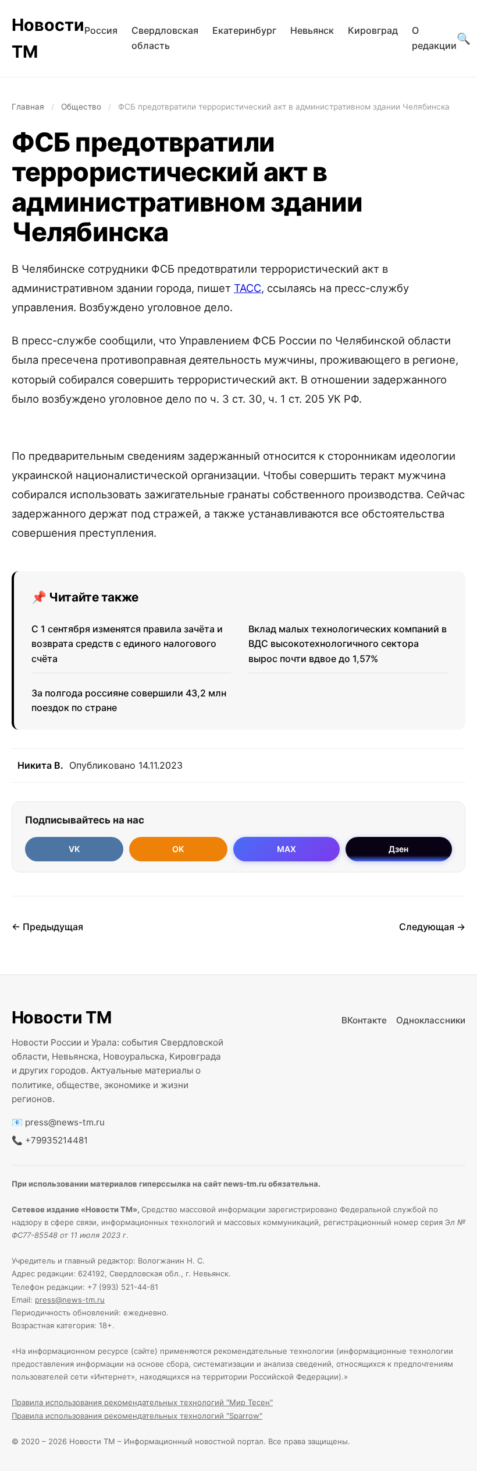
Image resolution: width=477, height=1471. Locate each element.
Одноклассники (430, 1020)
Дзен (398, 849)
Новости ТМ (48, 38)
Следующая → (432, 926)
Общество (81, 106)
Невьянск (312, 30)
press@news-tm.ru (65, 1122)
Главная (28, 106)
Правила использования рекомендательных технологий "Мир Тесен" (142, 1402)
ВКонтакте (364, 1020)
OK (178, 849)
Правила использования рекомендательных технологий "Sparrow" (137, 1415)
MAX (286, 849)
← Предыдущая (47, 926)
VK (74, 849)
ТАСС (247, 287)
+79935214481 (56, 1140)
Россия (101, 30)
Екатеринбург (244, 30)
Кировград (373, 30)
